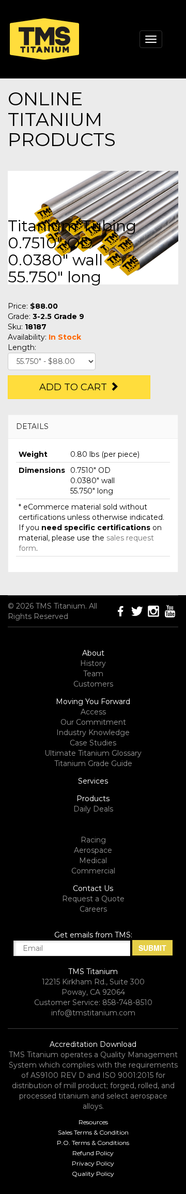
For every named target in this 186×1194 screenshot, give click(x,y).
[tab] (93, 426)
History (93, 663)
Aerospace (93, 850)
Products (93, 798)
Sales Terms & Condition (93, 1132)
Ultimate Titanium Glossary (93, 753)
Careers (93, 909)
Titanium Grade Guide (93, 763)
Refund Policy (93, 1153)
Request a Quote (93, 898)
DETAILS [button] (32, 426)
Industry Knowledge (93, 732)
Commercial (93, 870)
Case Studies (93, 742)
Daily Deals (93, 809)
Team (93, 673)
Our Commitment (93, 722)
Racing (93, 840)
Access (93, 712)
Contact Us (93, 888)
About (93, 653)
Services (93, 781)
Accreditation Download (93, 1044)
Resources (93, 1122)
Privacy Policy (93, 1163)
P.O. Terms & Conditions (93, 1143)
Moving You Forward (93, 701)
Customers (93, 684)
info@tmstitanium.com (93, 1012)
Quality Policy (93, 1173)
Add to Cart (74, 387)
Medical (93, 860)
